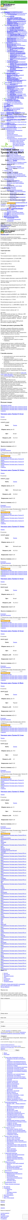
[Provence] (14, 891)
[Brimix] (14, 955)
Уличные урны (11, 123)
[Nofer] (14, 897)
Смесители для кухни (12, 1096)
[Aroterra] (14, 964)
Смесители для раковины (13, 1097)
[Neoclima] (14, 900)
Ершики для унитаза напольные (18, 63)
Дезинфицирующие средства (14, 1114)
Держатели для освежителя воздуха (16, 1061)
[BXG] (14, 952)
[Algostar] (14, 970)
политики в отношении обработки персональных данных (13, 1032)
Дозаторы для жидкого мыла (17, 52)
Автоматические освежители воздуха (17, 1064)
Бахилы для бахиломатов (13, 109)
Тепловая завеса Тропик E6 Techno (12, 470)
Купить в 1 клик (11, 203)
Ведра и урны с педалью (13, 28)
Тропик (15, 160)
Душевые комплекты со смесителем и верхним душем (18, 93)
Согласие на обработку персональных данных (11, 1046)
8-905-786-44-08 (8, 374)
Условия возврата (8, 981)
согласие (8, 1030)
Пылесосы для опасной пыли (14, 80)
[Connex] (14, 948)
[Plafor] (14, 895)
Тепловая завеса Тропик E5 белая (12, 414)
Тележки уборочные (12, 215)
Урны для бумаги (11, 38)
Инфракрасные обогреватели (14, 86)
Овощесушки (10, 88)
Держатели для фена (12, 1065)
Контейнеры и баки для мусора (15, 115)
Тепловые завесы (11, 94)
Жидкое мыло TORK (12, 154)
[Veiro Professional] (14, 868)
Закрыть (3, 1048)
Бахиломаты (7, 106)
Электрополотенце (12, 22)
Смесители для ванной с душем (15, 88)
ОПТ (5, 977)
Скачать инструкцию (17, 208)
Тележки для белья (12, 211)
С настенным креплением (14, 219)
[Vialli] (14, 863)
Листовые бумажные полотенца (15, 158)
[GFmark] (14, 927)
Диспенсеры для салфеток (14, 1075)
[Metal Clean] (14, 909)
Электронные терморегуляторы (15, 145)
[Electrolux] (14, 941)
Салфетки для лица (12, 161)
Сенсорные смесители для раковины (16, 1078)
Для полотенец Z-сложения (17, 37)
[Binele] (14, 959)
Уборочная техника (9, 179)
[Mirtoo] (14, 903)
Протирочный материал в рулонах (16, 1120)
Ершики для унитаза (12, 1082)
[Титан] (14, 840)
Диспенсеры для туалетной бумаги (16, 1076)
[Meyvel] (14, 906)
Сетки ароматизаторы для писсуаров (16, 1100)
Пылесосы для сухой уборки (14, 186)
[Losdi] (14, 914)
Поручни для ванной (12, 1093)
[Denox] (14, 945)
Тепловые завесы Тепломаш (17, 144)
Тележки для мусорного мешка (15, 212)
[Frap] (14, 934)
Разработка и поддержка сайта (7, 1047)
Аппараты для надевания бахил (15, 108)
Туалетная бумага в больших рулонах (17, 162)
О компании (7, 978)
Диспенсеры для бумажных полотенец (17, 32)
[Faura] (14, 938)
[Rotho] (14, 885)
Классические (10, 218)
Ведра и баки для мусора (10, 110)
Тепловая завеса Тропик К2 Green (12, 735)
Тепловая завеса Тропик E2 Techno (12, 791)
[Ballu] (14, 962)
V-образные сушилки (12, 172)
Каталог (3, 112)
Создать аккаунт (5, 1213)
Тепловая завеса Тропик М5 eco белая (11, 120)
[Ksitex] (14, 918)
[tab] (15, 217)
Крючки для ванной (12, 1086)
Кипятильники (11, 87)
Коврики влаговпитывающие (14, 190)
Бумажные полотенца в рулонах (15, 1106)
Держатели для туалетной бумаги (16, 24)
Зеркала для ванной (12, 1085)
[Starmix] (14, 881)
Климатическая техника (10, 128)
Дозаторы (9, 1079)
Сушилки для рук (8, 170)
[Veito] (14, 865)
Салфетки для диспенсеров (14, 1124)
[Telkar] (14, 877)
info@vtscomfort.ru (9, 375)
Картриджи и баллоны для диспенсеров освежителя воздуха (15, 156)
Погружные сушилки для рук (14, 18)
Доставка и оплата (9, 976)
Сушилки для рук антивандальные (16, 174)
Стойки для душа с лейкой (17, 98)
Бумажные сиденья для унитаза (15, 1107)
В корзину (3, 203)
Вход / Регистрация (9, 1197)
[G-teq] (14, 929)
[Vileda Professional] (14, 860)
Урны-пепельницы (12, 41)
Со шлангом (10, 220)
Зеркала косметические (13, 1083)
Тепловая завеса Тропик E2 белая (12, 578)
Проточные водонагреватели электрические (14, 92)
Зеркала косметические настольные (16, 71)
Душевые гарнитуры (12, 1081)
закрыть (3, 1201)
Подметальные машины (13, 79)
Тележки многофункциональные (15, 213)
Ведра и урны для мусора (13, 27)
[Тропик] (14, 836)
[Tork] (14, 874)
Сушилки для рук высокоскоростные (16, 176)
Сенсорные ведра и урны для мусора (16, 122)
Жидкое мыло (10, 1109)
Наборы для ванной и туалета (15, 1099)
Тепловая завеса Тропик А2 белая (12, 631)
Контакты (6, 980)
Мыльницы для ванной (13, 76)
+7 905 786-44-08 (10, 1)
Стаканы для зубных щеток (14, 102)
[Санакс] (14, 846)
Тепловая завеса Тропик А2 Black (12, 683)
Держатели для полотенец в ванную (16, 1063)
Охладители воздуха (12, 90)
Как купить (7, 974)
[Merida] (14, 911)
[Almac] (14, 967)
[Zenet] (14, 854)
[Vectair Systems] (14, 871)
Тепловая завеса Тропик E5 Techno (12, 526)
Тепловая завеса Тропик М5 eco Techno (11, 127)
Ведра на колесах (11, 188)
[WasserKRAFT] (14, 857)
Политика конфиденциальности (7, 1044)
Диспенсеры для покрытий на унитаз (17, 39)
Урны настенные (11, 39)
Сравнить (6, 1196)
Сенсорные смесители (16, 81)
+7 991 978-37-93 (5, 2)
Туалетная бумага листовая (14, 166)
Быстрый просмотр (6, 450)
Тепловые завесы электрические (15, 142)
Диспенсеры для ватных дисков (15, 1068)
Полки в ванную (11, 1092)
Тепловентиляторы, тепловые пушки (17, 95)
